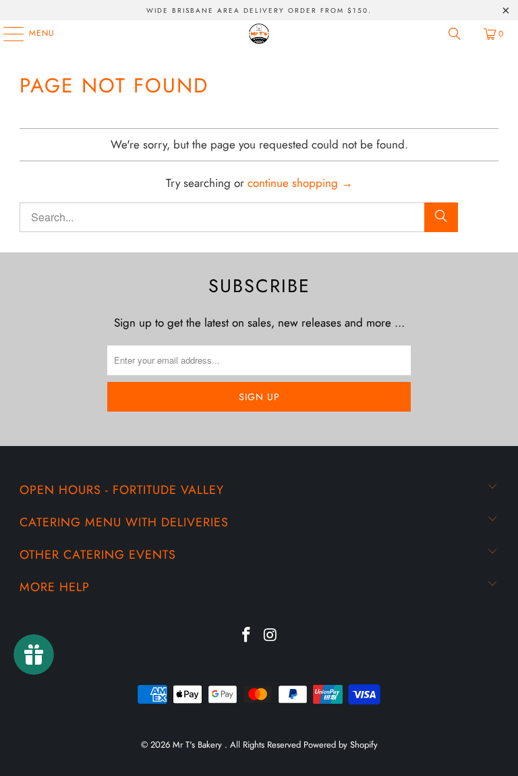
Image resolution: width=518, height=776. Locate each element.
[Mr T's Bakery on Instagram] (270, 635)
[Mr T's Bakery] (259, 33)
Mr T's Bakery (199, 744)
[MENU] (6, 33)
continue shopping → (300, 183)
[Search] (454, 33)
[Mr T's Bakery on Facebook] (246, 635)
